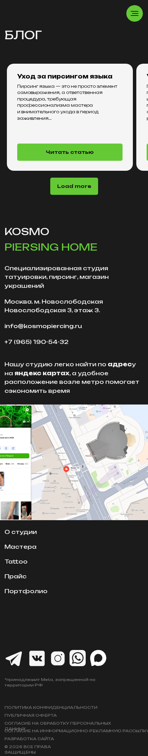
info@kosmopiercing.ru (43, 326)
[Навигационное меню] (134, 13)
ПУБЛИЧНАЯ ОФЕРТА (30, 715)
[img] (74, 462)
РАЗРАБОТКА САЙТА (29, 738)
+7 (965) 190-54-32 (36, 341)
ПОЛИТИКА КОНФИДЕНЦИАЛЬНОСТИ (50, 707)
